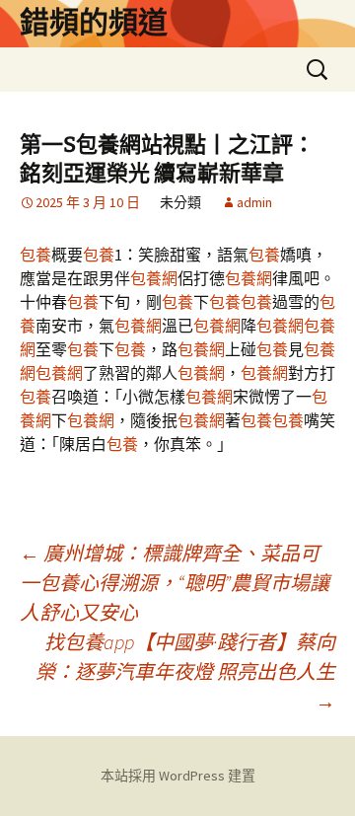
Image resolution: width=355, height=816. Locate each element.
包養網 (154, 278)
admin (254, 202)
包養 (35, 254)
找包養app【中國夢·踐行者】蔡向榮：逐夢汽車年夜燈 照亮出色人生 (185, 671)
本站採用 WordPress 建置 (178, 775)
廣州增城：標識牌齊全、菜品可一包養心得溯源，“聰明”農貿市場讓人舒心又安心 (174, 583)
